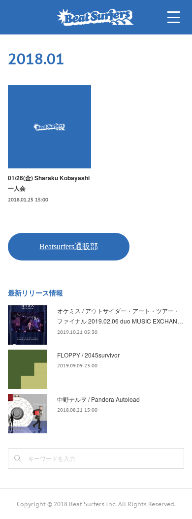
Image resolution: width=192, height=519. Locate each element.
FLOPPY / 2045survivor (88, 355)
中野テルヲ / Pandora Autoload (98, 399)
